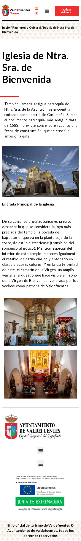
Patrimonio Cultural (26, 27)
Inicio (6, 27)
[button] (46, 11)
